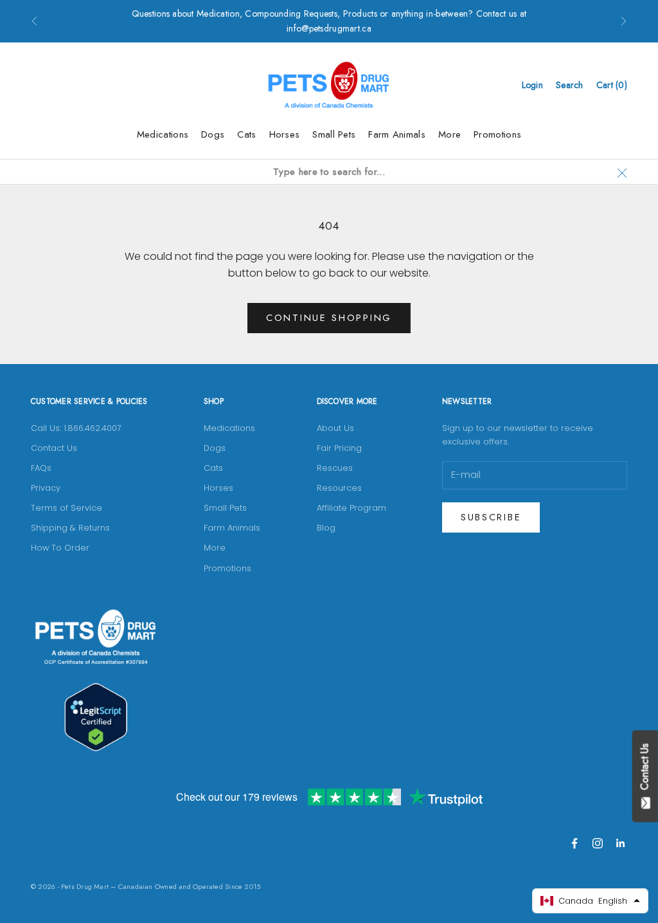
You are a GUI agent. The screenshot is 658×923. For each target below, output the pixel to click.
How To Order (60, 547)
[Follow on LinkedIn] (620, 843)
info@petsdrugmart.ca (329, 28)
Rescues (335, 467)
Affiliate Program (351, 507)
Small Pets (333, 134)
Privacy (45, 487)
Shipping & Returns (70, 527)
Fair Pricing (339, 448)
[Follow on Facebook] (574, 843)
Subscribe (491, 517)
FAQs (41, 467)
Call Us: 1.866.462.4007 (76, 428)
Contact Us (54, 448)
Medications (162, 134)
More (449, 134)
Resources (339, 487)
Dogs (212, 134)
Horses (284, 134)
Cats (246, 134)
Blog (326, 527)
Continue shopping (329, 318)
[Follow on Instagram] (597, 843)
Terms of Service (66, 507)
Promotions (497, 134)
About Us (335, 428)
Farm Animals (396, 134)
